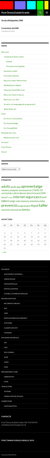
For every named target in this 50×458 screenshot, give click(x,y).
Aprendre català (10, 71)
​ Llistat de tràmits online (14, 57)
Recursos (5, 52)
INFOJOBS (8, 323)
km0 (44, 197)
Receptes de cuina (8, 133)
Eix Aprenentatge (11, 123)
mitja (42, 201)
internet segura (24, 197)
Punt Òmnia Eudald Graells (15, 12)
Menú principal (47, 12)
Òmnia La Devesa (11, 289)
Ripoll (35, 205)
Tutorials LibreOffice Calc (14, 90)
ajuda (13, 186)
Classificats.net (11, 328)
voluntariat (15, 209)
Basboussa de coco (11, 137)
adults (5, 186)
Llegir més (15, 201)
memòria (34, 201)
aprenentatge (31, 186)
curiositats (7, 193)
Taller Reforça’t (10, 109)
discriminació (34, 193)
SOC (5, 308)
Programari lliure (9, 372)
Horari (4, 152)
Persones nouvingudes (15, 66)
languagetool (10, 406)
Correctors (6, 401)
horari (4, 197)
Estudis (9, 61)
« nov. (4, 252)
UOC (6, 347)
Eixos (3, 114)
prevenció (9, 205)
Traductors (6, 386)
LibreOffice (9, 377)
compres (13, 190)
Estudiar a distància (10, 338)
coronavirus (25, 190)
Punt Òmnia (6, 147)
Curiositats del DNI (10, 28)
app (19, 186)
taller (43, 205)
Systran (7, 391)
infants (10, 197)
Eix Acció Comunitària (13, 118)
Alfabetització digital (12, 85)
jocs (38, 197)
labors (5, 201)
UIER (6, 313)
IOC (5, 342)
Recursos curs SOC (11, 99)
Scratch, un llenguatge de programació (19, 104)
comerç (5, 190)
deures (22, 193)
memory (25, 201)
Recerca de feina (8, 299)
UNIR (6, 357)
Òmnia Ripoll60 (10, 284)
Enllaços (5, 269)
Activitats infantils (11, 76)
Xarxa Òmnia (9, 279)
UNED (6, 362)
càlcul (16, 193)
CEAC (6, 367)
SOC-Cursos (9, 352)
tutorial (5, 209)
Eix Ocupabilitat (10, 128)
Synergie (8, 333)
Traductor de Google (13, 396)
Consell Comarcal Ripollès (16, 294)
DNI (43, 193)
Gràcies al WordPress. (9, 455)
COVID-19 (37, 190)
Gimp (6, 382)
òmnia (26, 209)
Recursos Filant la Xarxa (14, 95)
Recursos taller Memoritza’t (15, 80)
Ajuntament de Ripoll (13, 274)
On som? (5, 142)
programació (24, 205)
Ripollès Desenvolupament (15, 318)
